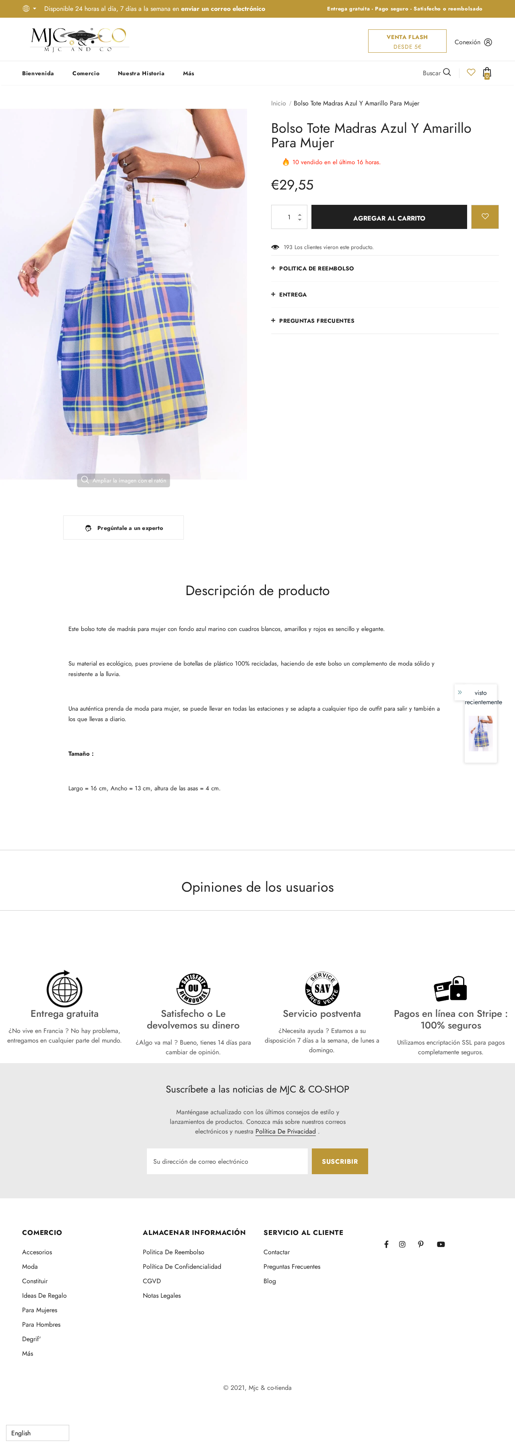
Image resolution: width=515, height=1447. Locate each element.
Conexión (467, 42)
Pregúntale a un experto (130, 528)
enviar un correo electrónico (223, 8)
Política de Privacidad (285, 1131)
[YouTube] (444, 1244)
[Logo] (79, 39)
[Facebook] (391, 1244)
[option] (123, 294)
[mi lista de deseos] (471, 74)
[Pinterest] (425, 1244)
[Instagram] (406, 1244)
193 (288, 247)
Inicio (278, 103)
